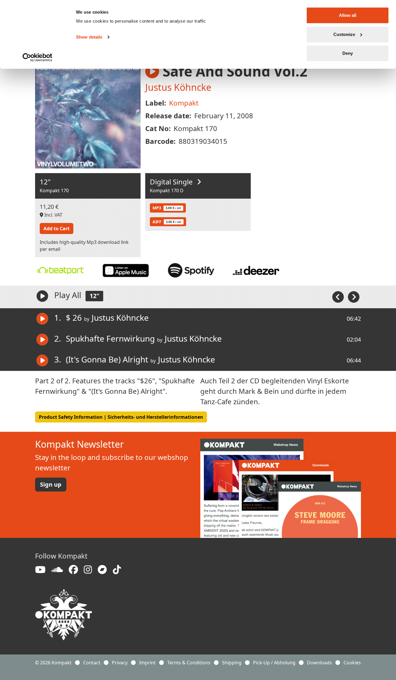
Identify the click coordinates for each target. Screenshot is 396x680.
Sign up (50, 484)
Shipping (231, 662)
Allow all (347, 15)
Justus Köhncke (178, 87)
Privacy (120, 662)
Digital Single (172, 181)
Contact (91, 662)
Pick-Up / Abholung (274, 662)
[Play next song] (353, 296)
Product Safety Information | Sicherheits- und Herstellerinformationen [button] (121, 417)
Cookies (352, 662)
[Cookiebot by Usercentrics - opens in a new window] (37, 57)
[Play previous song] (338, 296)
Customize (344, 34)
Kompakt (184, 103)
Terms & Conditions (188, 662)
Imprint (147, 662)
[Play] (42, 296)
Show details (89, 37)
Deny (347, 53)
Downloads (319, 662)
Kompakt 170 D (167, 190)
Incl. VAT (52, 215)
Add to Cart (56, 228)
